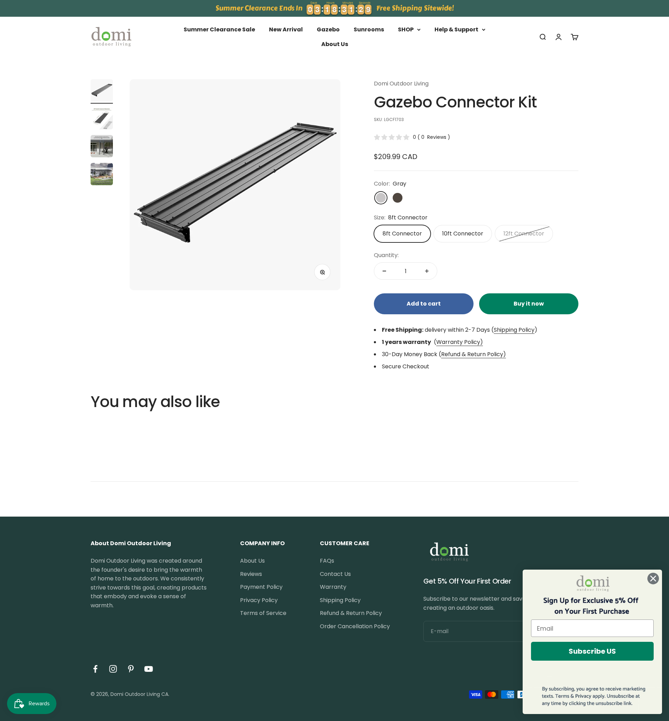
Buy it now (529, 304)
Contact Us (335, 574)
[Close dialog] (653, 578)
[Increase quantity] (427, 271)
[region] (334, 8)
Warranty (333, 587)
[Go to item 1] (102, 91)
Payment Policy (261, 587)
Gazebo (328, 29)
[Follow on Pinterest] (131, 669)
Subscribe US (592, 651)
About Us (334, 44)
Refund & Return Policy (351, 613)
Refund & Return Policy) (473, 354)
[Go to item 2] (102, 119)
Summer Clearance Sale (219, 29)
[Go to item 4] (102, 175)
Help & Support (456, 29)
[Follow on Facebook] (95, 669)
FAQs (327, 561)
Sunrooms (369, 29)
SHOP (406, 29)
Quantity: (386, 255)
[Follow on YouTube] (148, 669)
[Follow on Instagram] (113, 669)
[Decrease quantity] (384, 271)
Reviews (251, 574)
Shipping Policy (514, 330)
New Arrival (286, 29)
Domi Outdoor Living (401, 84)
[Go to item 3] (102, 147)
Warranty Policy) (459, 342)
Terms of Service (263, 613)
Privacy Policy (259, 600)
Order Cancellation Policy (355, 626)
